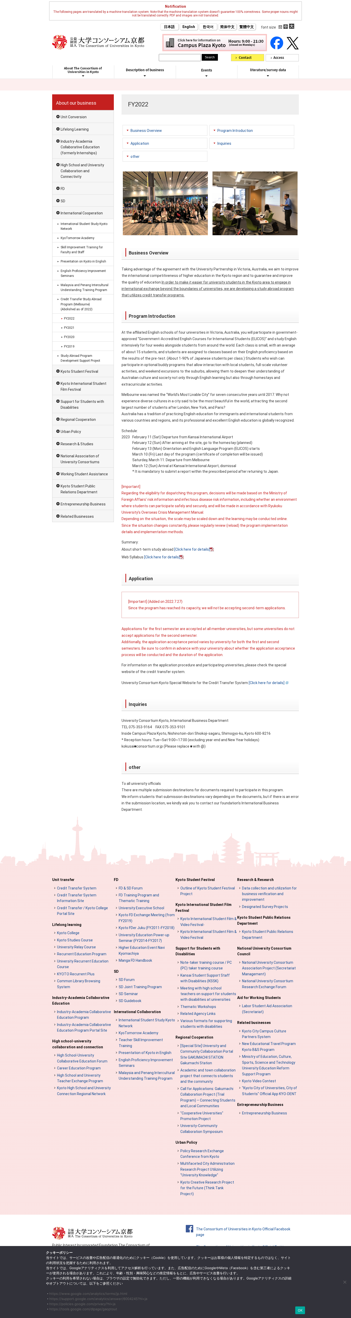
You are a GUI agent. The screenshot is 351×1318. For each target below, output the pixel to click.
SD (63, 201)
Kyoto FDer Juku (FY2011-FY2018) (146, 928)
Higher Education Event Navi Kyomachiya (142, 950)
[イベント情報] (206, 76)
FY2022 (69, 318)
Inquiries (224, 143)
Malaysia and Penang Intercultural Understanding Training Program (84, 287)
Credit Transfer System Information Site (76, 898)
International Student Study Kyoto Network (84, 226)
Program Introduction (235, 131)
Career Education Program (79, 1068)
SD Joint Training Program (140, 987)
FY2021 (69, 328)
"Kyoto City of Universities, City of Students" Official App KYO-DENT (269, 1091)
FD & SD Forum (131, 888)
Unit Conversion (74, 117)
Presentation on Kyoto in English (83, 261)
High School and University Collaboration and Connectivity (82, 171)
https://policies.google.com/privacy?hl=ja (82, 1304)
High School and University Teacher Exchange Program (80, 1078)
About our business (76, 103)
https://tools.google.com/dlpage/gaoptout (83, 1309)
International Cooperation (82, 213)
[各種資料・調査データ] (268, 76)
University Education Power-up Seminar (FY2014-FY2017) (144, 938)
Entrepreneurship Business (83, 504)
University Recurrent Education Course (82, 964)
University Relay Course (76, 947)
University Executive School (141, 908)
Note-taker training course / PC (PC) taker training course (206, 965)
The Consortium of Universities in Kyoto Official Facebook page (243, 1232)
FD (63, 189)
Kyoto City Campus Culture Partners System (264, 1034)
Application (140, 143)
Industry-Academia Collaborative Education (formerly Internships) (80, 147)
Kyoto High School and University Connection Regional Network (84, 1091)
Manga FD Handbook (135, 960)
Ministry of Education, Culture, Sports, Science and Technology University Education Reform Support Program (268, 1065)
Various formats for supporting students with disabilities (206, 1024)
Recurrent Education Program (81, 954)
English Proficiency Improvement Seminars (83, 273)
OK (300, 1310)
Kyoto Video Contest (259, 1081)
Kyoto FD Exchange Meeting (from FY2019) (147, 918)
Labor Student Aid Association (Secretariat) (267, 1009)
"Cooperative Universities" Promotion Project (201, 1116)
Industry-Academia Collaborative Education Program (84, 1015)
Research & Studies (77, 444)
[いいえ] (344, 1282)
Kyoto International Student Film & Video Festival (208, 934)
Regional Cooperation (78, 419)
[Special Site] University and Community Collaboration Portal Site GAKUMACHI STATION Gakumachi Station (206, 1054)
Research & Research (255, 880)
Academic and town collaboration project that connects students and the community (208, 1076)
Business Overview (146, 131)
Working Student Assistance (84, 474)
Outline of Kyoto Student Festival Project (207, 891)
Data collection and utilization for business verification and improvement (269, 894)
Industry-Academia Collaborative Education (80, 1000)
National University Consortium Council (264, 951)
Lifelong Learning (75, 129)
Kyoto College (68, 933)
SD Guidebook (130, 1001)
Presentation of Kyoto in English (145, 1053)
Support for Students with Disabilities (82, 404)
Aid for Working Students (259, 998)
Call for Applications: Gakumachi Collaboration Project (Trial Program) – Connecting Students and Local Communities (207, 1097)
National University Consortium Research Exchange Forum (267, 984)
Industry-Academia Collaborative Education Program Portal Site (84, 1027)
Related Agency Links (198, 1014)
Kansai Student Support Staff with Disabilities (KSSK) (205, 978)
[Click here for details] (192, 549)
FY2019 (69, 346)
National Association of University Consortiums (80, 459)
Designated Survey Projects (265, 907)
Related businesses (254, 1023)
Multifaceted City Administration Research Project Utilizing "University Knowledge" (207, 1169)
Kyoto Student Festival (79, 371)
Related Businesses (77, 516)
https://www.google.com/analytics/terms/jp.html (88, 1294)
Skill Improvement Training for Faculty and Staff (82, 250)
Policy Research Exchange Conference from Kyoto (202, 1154)
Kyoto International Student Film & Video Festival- (208, 921)
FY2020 (69, 337)
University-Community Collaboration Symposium (201, 1128)
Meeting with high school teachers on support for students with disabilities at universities (208, 994)
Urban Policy (71, 432)
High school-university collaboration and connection (77, 1044)
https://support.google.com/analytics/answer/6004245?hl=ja (98, 1299)
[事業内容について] (145, 76)
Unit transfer (63, 880)
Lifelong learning (66, 925)
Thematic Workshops (198, 1007)
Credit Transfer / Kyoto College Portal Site (82, 911)
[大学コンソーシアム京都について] (83, 76)
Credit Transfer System (76, 888)
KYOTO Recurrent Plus (76, 974)
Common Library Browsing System (78, 984)
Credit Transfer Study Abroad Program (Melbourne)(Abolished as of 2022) (81, 304)
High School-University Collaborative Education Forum (82, 1058)
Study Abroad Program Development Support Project (80, 358)
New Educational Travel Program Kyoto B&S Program (269, 1046)
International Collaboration (137, 1012)
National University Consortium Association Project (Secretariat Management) (269, 968)
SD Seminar (128, 994)
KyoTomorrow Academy (77, 238)
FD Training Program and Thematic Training (139, 898)
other (135, 156)
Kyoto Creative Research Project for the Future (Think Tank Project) (207, 1188)
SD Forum (127, 980)
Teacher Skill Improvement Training (141, 1043)
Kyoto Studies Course (75, 940)
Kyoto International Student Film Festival (83, 386)
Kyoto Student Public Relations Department (79, 489)
